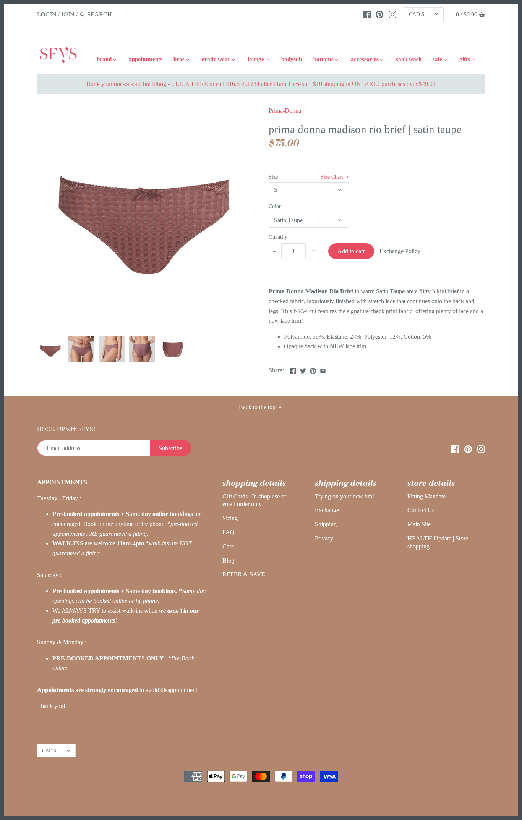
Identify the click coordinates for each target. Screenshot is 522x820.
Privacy (324, 538)
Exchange (327, 510)
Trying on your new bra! (344, 496)
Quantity (278, 237)
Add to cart (351, 251)
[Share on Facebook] (293, 369)
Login (47, 14)
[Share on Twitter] (303, 369)
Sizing (230, 518)
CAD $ (416, 14)
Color (275, 206)
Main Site (419, 524)
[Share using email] (323, 369)
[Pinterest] (379, 14)
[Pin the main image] (313, 369)
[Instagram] (392, 14)
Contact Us (420, 510)
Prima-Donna (285, 110)
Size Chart (333, 177)
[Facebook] (367, 14)
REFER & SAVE (243, 574)
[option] (50, 349)
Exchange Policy (399, 251)
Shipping (326, 524)
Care (228, 546)
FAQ (228, 532)
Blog (228, 560)
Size (273, 177)
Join (68, 14)
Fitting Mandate (426, 496)
